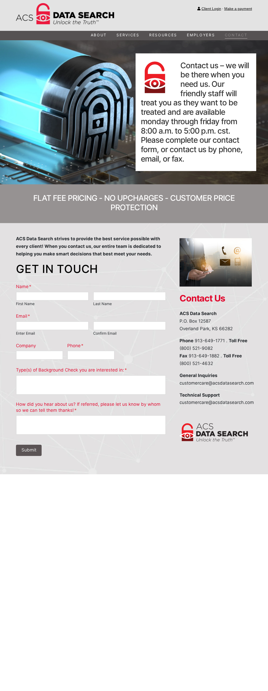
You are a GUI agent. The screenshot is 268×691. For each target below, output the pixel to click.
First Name (25, 304)
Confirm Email (104, 333)
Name (23, 286)
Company (26, 345)
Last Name (102, 304)
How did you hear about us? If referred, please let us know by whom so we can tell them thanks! (88, 407)
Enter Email (25, 333)
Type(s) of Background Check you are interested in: (71, 370)
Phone (75, 345)
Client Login (211, 9)
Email (23, 316)
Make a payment (238, 9)
